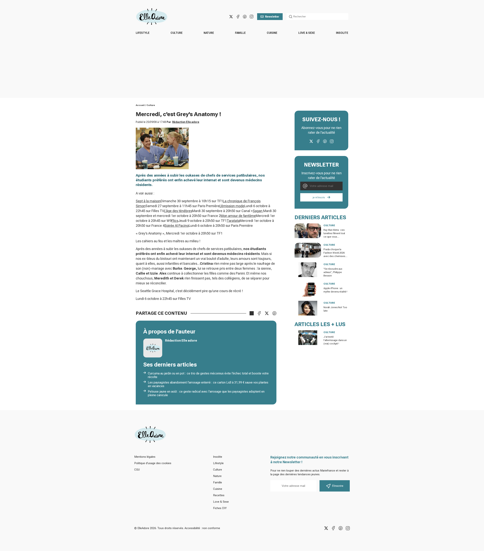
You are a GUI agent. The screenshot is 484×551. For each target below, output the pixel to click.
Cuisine (272, 32)
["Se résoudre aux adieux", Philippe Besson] (308, 269)
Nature (209, 32)
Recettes (218, 495)
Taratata (233, 221)
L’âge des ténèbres (178, 211)
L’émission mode (232, 206)
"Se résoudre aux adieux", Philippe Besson (332, 272)
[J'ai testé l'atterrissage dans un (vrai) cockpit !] (308, 337)
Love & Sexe (306, 32)
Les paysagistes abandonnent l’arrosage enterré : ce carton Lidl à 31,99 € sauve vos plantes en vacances (208, 384)
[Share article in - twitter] (267, 313)
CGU (137, 469)
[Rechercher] (290, 16)
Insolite (342, 32)
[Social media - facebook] (238, 17)
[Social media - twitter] (231, 17)
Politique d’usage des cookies (152, 463)
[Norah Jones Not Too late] (308, 308)
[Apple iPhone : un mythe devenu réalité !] (308, 289)
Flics (174, 221)
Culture (177, 32)
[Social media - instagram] (251, 17)
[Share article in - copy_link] (252, 313)
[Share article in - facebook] (259, 313)
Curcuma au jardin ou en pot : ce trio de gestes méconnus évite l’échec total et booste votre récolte (208, 375)
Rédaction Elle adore (185, 121)
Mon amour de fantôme (238, 216)
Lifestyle (143, 32)
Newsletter (272, 16)
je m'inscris (319, 197)
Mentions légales (144, 456)
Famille (240, 32)
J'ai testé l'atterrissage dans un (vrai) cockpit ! (335, 340)
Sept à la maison (148, 201)
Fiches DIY (220, 508)
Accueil (140, 105)
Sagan (258, 211)
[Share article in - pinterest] (274, 313)
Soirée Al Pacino (176, 226)
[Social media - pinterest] (245, 17)
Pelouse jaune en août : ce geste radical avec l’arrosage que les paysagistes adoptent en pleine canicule (206, 393)
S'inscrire (337, 486)
